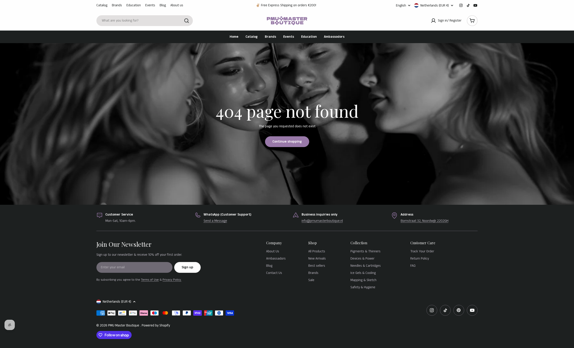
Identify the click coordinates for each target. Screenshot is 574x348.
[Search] (186, 20)
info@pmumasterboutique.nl (322, 220)
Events (150, 5)
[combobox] (144, 20)
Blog (163, 5)
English (401, 5)
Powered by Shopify (156, 325)
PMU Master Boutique (124, 325)
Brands (117, 5)
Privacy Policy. (172, 280)
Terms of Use (150, 280)
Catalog (101, 5)
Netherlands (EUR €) (434, 5)
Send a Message (215, 220)
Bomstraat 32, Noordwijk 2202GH (424, 220)
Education (133, 5)
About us (176, 5)
